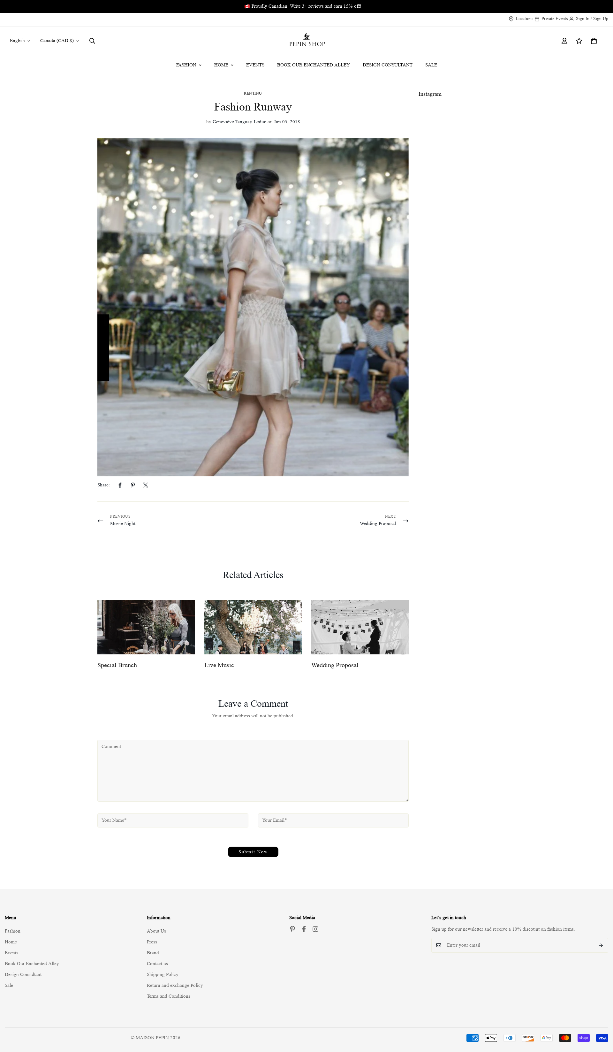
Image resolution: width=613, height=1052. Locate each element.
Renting (253, 93)
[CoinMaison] (307, 41)
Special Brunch (117, 665)
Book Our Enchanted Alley (313, 65)
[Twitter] (145, 485)
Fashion (186, 65)
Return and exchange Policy (175, 985)
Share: (103, 485)
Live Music (219, 665)
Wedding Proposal (335, 665)
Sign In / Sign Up (592, 18)
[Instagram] (315, 929)
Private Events (554, 18)
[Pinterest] (133, 485)
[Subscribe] (601, 945)
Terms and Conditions (168, 996)
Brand (153, 953)
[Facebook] (120, 485)
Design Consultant (387, 65)
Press (152, 942)
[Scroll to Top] (600, 1017)
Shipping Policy (162, 974)
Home (221, 65)
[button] (594, 41)
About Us (156, 931)
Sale (431, 65)
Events (255, 65)
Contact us (157, 963)
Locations (524, 18)
